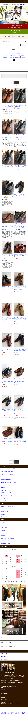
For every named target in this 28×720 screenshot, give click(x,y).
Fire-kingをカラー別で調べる (7, 506)
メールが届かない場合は (6, 525)
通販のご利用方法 (22, 36)
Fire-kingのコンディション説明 (7, 538)
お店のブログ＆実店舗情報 (9, 36)
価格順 (9, 76)
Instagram (23, 57)
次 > (17, 82)
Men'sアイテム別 (4, 511)
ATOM (23, 713)
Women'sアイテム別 (5, 514)
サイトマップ (4, 533)
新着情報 (3, 535)
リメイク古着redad (20, 55)
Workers (17, 57)
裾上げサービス (4, 516)
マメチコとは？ (4, 522)
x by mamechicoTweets (5, 637)
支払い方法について (4, 712)
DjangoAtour (12, 57)
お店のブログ (17, 713)
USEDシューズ (6, 57)
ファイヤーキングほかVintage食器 (14, 52)
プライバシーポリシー (10, 713)
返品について (3, 713)
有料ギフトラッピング (5, 530)
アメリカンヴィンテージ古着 (10, 55)
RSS (20, 713)
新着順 (12, 76)
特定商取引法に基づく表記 (20, 712)
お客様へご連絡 (4, 527)
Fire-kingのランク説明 (5, 543)
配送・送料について (12, 712)
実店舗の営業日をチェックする (8, 690)
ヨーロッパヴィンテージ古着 (14, 53)
